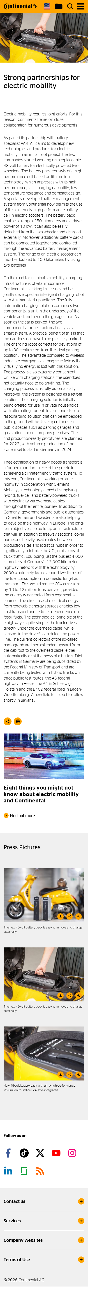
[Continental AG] (20, 6)
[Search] (70, 6)
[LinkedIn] (9, 1171)
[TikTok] (25, 1153)
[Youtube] (57, 1153)
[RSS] (41, 1171)
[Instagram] (73, 1153)
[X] (41, 1153)
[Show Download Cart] (58, 6)
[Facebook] (9, 1153)
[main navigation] (80, 6)
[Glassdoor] (25, 1171)
